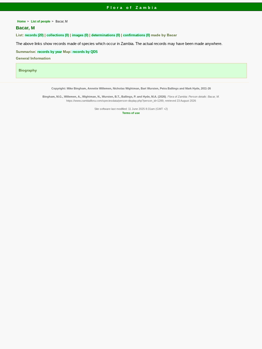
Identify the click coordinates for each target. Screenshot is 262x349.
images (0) (80, 35)
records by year (49, 52)
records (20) (34, 35)
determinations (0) (105, 35)
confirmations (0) (136, 35)
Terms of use (131, 112)
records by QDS (85, 52)
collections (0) (58, 35)
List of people (40, 21)
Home (21, 21)
